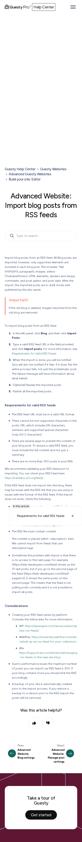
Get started (41, 814)
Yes (34, 723)
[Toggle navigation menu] (73, 7)
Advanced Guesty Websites (30, 174)
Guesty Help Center (20, 169)
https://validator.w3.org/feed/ (24, 478)
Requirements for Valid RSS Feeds (34, 353)
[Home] (18, 7)
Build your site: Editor (25, 179)
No (48, 723)
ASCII (22, 434)
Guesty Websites (53, 169)
